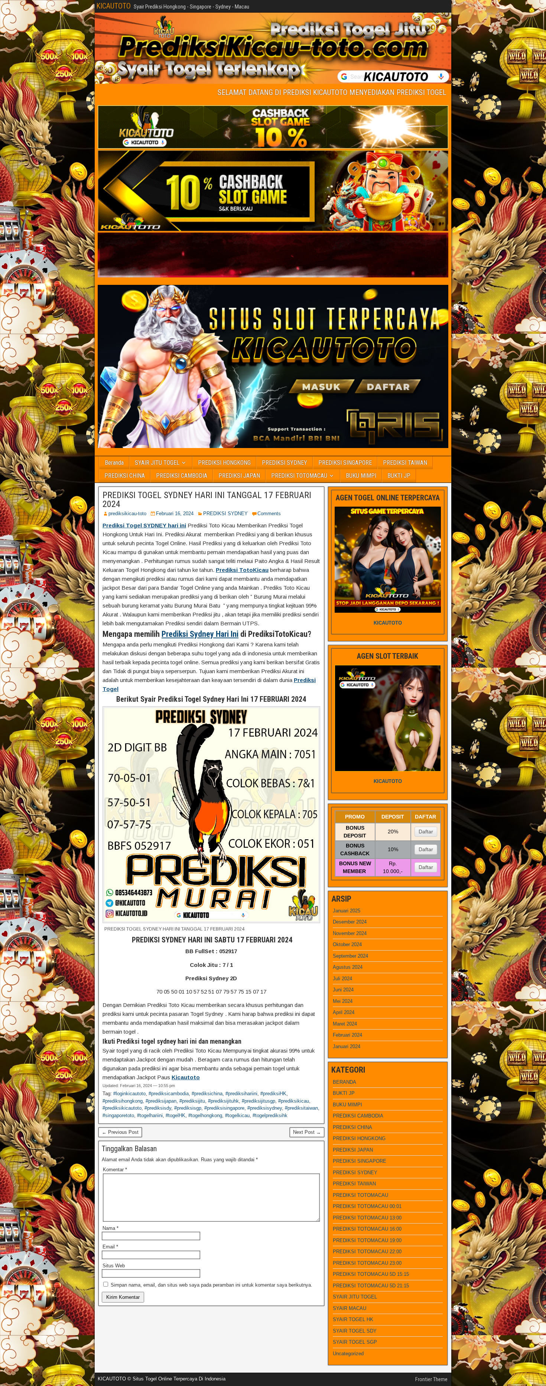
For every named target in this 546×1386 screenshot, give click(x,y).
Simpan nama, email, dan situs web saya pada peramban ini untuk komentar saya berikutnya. (211, 1285)
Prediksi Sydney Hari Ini (200, 634)
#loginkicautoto (129, 1093)
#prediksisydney (264, 1108)
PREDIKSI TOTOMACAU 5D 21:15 (371, 1285)
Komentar (115, 1169)
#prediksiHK (273, 1093)
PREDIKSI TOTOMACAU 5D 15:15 (371, 1274)
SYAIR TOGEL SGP (355, 1342)
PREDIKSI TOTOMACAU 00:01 (367, 1206)
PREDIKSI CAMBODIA (181, 475)
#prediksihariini (241, 1093)
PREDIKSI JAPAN (239, 475)
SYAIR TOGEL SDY (355, 1331)
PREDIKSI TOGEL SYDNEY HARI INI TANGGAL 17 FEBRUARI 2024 (207, 499)
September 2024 (350, 956)
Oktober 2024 (347, 944)
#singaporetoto (118, 1115)
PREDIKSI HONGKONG (224, 462)
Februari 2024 (347, 1035)
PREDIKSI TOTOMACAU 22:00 (367, 1251)
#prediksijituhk (223, 1101)
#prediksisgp (187, 1108)
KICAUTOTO (113, 5)
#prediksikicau (293, 1101)
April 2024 (343, 1012)
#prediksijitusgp (258, 1101)
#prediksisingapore (224, 1108)
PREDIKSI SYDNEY (284, 462)
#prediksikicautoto (122, 1108)
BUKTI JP (398, 475)
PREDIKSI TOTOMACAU (299, 475)
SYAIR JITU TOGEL (157, 462)
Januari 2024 (346, 1046)
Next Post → (307, 1132)
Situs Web (114, 1265)
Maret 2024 (345, 1024)
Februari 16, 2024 (175, 513)
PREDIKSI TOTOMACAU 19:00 (367, 1240)
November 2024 (350, 933)
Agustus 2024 (348, 967)
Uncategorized (348, 1353)
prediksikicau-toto (127, 513)
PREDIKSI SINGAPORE (345, 462)
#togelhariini (150, 1115)
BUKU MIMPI (361, 475)
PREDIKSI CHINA (124, 475)
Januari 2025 (346, 910)
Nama (110, 1228)
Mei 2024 (342, 1001)
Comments (269, 513)
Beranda (114, 462)
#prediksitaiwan (301, 1108)
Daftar (426, 831)
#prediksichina (207, 1093)
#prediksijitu (192, 1101)
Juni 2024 (343, 989)
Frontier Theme (431, 1379)
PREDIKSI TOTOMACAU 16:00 (367, 1229)
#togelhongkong (205, 1115)
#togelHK (175, 1115)
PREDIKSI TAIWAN (405, 462)
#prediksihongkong (123, 1101)
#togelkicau (237, 1115)
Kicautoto (186, 1077)
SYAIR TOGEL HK (353, 1319)
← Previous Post (120, 1132)
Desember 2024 (350, 922)
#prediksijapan (161, 1101)
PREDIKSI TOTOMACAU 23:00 (367, 1263)
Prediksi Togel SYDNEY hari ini (144, 525)
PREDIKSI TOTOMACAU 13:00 (367, 1218)
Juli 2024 (342, 978)
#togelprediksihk (270, 1115)
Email (110, 1247)
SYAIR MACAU (349, 1308)
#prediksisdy (157, 1108)
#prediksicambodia (169, 1093)
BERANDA (344, 1082)
